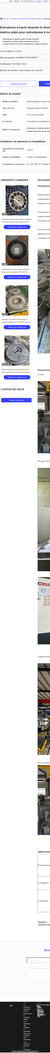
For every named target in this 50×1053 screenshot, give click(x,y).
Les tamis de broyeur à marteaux (27, 1045)
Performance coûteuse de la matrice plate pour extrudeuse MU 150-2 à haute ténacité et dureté (16, 272)
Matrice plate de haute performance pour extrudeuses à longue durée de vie (16, 372)
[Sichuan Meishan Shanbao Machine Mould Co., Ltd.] (11, 1)
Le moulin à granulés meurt (27, 1008)
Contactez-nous (17, 84)
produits (14, 19)
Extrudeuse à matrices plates (30, 19)
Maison (6, 19)
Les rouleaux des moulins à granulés (27, 1026)
